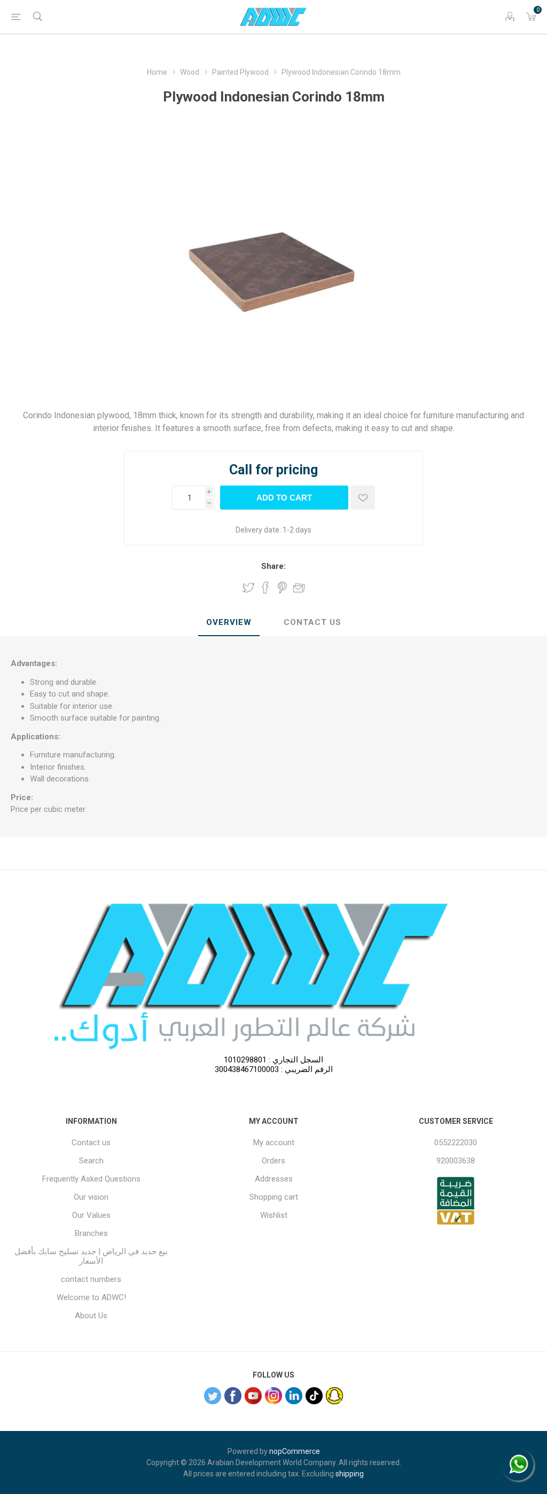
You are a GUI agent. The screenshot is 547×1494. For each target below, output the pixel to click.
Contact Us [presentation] (312, 622)
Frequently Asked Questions (91, 1179)
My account (273, 1142)
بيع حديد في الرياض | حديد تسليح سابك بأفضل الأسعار (91, 1256)
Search (91, 1161)
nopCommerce (294, 1451)
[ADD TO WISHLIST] (363, 498)
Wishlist (273, 1215)
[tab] (229, 622)
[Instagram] (273, 1395)
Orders (273, 1161)
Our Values (91, 1215)
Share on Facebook (265, 587)
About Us (91, 1315)
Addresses (274, 1179)
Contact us (91, 1142)
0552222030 (455, 1142)
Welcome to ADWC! (91, 1297)
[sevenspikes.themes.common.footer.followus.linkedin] (293, 1395)
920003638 (455, 1161)
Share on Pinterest (282, 587)
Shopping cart (273, 1197)
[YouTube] (253, 1395)
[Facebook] (232, 1395)
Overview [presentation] (229, 622)
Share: (273, 566)
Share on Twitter (248, 587)
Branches (91, 1233)
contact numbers (91, 1279)
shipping (349, 1473)
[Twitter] (212, 1395)
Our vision (91, 1197)
